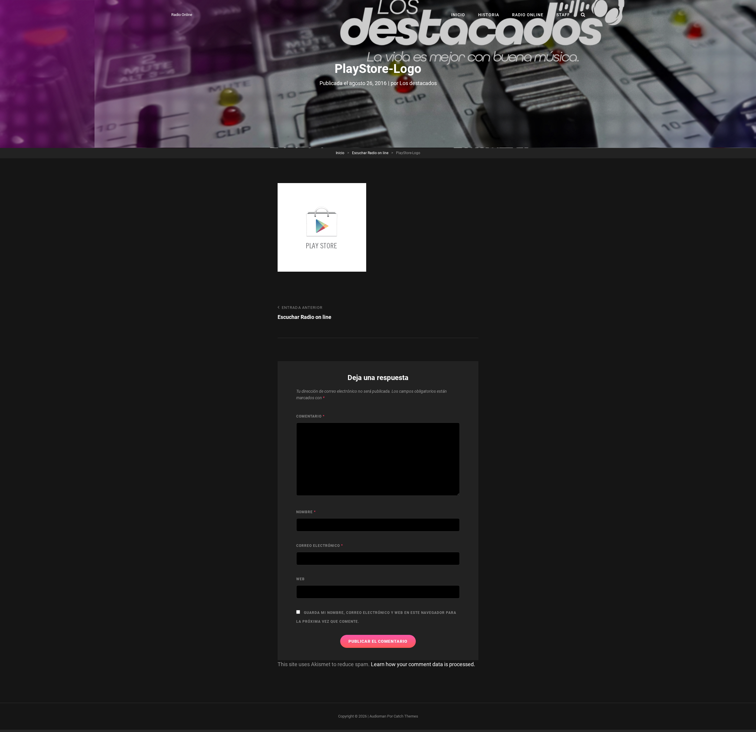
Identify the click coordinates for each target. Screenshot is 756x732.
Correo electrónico (319, 546)
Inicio (458, 14)
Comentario (310, 416)
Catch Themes (406, 716)
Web (300, 579)
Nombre (306, 512)
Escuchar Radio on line (370, 153)
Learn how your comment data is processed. (423, 664)
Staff (563, 14)
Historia (488, 14)
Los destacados (418, 83)
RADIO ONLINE (527, 14)
